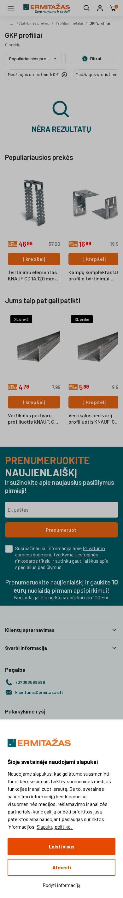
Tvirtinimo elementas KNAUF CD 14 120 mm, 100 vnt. (32, 275)
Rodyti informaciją (61, 885)
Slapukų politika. (55, 827)
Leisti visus (61, 846)
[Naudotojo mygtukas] (100, 8)
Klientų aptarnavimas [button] (30, 630)
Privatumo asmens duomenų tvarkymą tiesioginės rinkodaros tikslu (60, 554)
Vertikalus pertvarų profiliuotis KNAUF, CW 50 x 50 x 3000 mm (33, 419)
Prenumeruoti (62, 530)
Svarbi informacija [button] (26, 648)
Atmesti (61, 867)
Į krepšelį (34, 259)
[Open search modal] (87, 8)
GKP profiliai (100, 23)
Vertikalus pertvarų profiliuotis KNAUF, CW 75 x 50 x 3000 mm (93, 419)
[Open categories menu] (10, 8)
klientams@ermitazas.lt (39, 692)
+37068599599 (30, 682)
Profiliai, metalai (69, 23)
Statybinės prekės (33, 23)
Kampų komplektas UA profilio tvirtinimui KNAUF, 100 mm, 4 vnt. (94, 275)
